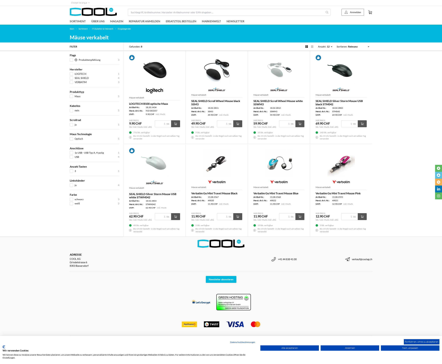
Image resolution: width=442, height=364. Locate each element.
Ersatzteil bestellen (181, 21)
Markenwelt (211, 21)
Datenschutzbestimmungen (242, 342)
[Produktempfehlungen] (438, 175)
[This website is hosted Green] (233, 302)
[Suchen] (327, 12)
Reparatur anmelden (144, 21)
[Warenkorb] (370, 12)
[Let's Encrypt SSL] (201, 302)
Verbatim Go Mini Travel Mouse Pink (338, 193)
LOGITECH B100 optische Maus (148, 103)
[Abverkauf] (438, 182)
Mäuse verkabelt (136, 97)
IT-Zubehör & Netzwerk (102, 28)
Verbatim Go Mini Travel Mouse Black (214, 193)
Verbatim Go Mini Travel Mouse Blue (276, 193)
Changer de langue (79, 2)
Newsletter (235, 21)
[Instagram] (438, 195)
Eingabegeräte (124, 28)
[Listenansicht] (312, 46)
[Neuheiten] (438, 168)
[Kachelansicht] (306, 46)
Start (72, 28)
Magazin (116, 21)
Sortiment (78, 21)
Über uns (98, 21)
